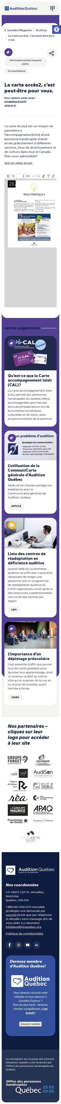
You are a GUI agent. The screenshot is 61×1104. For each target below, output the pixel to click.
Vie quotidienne (16, 71)
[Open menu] (52, 8)
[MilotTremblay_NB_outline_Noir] (43, 786)
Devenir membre (30, 1024)
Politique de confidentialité (24, 933)
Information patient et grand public (25, 62)
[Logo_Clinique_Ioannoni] (30, 836)
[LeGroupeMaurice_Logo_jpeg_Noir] (18, 810)
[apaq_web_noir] (43, 810)
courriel (11, 915)
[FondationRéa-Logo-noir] (18, 797)
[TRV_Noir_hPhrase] (18, 786)
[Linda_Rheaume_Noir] (43, 760)
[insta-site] (18, 945)
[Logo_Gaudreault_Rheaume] (43, 821)
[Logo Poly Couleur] (18, 821)
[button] (56, 29)
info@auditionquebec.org (23, 927)
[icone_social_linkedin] (36, 945)
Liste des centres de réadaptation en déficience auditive (27, 558)
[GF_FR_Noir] (18, 760)
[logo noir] (43, 773)
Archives (41, 30)
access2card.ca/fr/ (15, 102)
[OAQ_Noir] (43, 797)
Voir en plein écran (18, 163)
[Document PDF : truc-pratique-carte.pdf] (30, 240)
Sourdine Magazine (19, 30)
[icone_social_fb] (9, 945)
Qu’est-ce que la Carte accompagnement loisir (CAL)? (30, 380)
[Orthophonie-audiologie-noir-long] (18, 773)
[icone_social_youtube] (27, 945)
